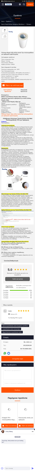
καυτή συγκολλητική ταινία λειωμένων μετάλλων (15, 325)
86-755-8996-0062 (28, 1)
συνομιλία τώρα (17, 359)
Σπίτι (2, 21)
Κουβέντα (30, 4)
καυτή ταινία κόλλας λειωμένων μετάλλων (12, 24)
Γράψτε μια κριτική (17, 279)
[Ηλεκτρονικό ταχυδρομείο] (9, 353)
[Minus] (33, 432)
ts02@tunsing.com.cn (9, 1)
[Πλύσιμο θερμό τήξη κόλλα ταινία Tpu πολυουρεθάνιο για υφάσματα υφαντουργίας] (21, 39)
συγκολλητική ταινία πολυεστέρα (11, 329)
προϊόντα (8, 21)
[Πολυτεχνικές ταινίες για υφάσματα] (26, 409)
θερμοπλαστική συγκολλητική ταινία (12, 332)
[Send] (32, 468)
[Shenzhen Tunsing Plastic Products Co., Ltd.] (8, 4)
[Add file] (2, 468)
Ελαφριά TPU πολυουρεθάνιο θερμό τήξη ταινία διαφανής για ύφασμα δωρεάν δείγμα (9, 419)
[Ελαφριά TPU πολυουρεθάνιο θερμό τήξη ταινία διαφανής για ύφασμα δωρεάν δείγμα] (9, 409)
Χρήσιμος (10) (13, 314)
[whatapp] (5, 353)
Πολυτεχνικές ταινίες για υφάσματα (26, 418)
